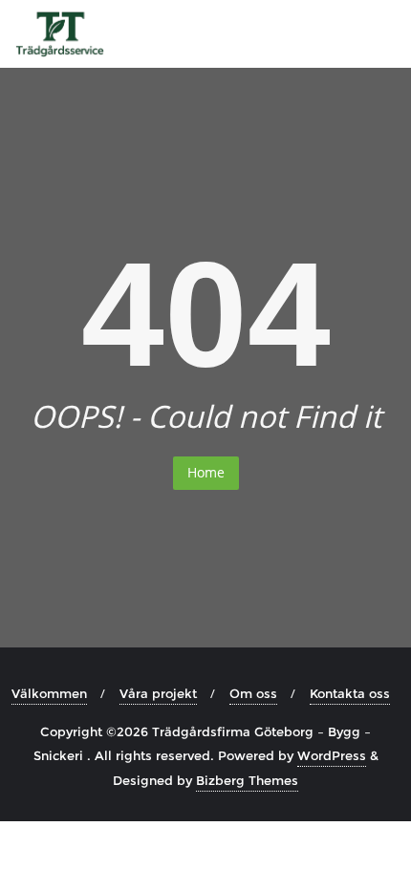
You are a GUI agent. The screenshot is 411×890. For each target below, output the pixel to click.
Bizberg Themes (247, 780)
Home (206, 472)
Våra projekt (158, 693)
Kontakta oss (350, 693)
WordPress (331, 755)
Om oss (253, 693)
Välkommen (49, 693)
